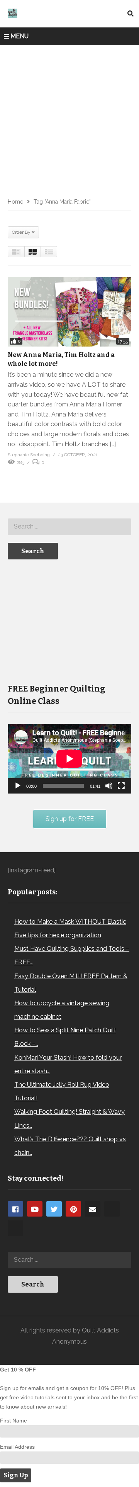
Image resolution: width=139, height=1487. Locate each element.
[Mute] (109, 786)
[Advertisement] (69, 118)
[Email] (92, 1209)
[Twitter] (54, 1209)
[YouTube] (34, 1209)
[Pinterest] (73, 1209)
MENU (19, 36)
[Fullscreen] (121, 786)
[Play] (18, 786)
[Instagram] (112, 1209)
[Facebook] (15, 1209)
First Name (13, 1420)
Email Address (17, 1447)
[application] (69, 759)
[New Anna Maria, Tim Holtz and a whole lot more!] (69, 312)
